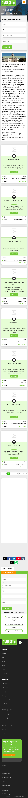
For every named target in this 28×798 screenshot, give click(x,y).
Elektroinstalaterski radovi (9, 726)
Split (14, 621)
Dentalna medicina (7, 700)
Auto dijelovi (5, 684)
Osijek (3, 666)
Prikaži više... (5, 674)
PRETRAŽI (7, 47)
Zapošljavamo (5, 790)
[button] (24, 2)
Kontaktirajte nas (6, 777)
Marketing (4, 769)
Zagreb (4, 653)
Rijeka (14, 627)
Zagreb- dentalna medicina (14, 617)
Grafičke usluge (6, 794)
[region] (14, 501)
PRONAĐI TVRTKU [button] (7, 569)
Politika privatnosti (7, 782)
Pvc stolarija (5, 718)
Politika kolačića (6, 785)
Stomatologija (5, 714)
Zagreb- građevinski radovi (14, 631)
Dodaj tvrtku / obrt (9, 755)
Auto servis (5, 688)
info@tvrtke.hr (12, 760)
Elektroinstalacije (6, 730)
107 (24, 473)
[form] (14, 33)
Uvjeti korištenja (6, 774)
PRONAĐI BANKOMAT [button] (8, 572)
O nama (4, 765)
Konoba (4, 722)
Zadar (3, 670)
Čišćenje (4, 696)
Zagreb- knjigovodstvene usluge (14, 624)
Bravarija (4, 692)
